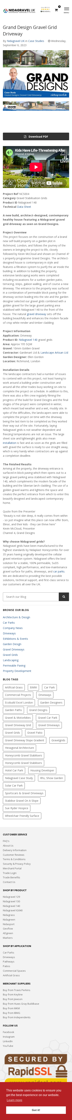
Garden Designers (51, 702)
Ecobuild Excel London (19, 702)
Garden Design (12, 644)
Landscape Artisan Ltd (54, 352)
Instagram (9, 1036)
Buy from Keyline (13, 994)
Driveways (9, 633)
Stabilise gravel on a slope (21, 800)
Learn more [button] (14, 1100)
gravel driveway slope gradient (24, 740)
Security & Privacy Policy (17, 863)
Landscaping (10, 660)
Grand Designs (38, 710)
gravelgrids (58, 740)
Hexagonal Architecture (19, 748)
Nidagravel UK (16, 41)
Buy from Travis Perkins (16, 990)
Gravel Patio (34, 732)
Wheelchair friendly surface (22, 816)
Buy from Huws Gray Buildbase (21, 1003)
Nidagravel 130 (11, 901)
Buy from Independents (17, 1017)
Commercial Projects (18, 695)
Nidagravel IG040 (12, 910)
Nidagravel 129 (11, 896)
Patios (6, 966)
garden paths (13, 710)
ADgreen (8, 933)
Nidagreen (9, 919)
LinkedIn (8, 1041)
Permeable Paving (14, 665)
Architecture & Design (16, 617)
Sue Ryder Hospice (16, 808)
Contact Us (9, 882)
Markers (8, 937)
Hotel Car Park (14, 770)
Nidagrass (9, 915)
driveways (44, 695)
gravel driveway (36, 314)
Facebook (8, 1032)
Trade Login (10, 873)
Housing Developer (42, 770)
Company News (13, 628)
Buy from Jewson (12, 999)
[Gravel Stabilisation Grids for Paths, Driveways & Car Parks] (19, 9)
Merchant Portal (12, 868)
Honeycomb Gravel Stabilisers (23, 755)
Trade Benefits (11, 877)
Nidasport (8, 924)
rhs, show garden (51, 778)
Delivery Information (14, 850)
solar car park (14, 785)
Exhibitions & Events (15, 638)
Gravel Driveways (13, 649)
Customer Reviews (13, 854)
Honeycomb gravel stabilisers (23, 763)
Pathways (8, 961)
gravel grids (12, 732)
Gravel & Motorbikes (18, 717)
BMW (33, 687)
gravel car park (47, 717)
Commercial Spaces (14, 970)
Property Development (17, 671)
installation (9, 443)
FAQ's (6, 841)
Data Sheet (24, 207)
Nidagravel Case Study (19, 778)
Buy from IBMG (11, 1013)
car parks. (59, 571)
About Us (8, 845)
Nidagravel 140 (28, 340)
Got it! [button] (36, 1110)
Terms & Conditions (14, 859)
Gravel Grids (10, 655)
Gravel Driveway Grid (18, 725)
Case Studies (36, 41)
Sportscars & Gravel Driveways (24, 793)
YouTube (8, 1046)
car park (49, 687)
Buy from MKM (11, 1008)
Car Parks (9, 622)
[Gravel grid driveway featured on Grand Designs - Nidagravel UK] (36, 73)
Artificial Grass (14, 687)
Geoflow (8, 928)
